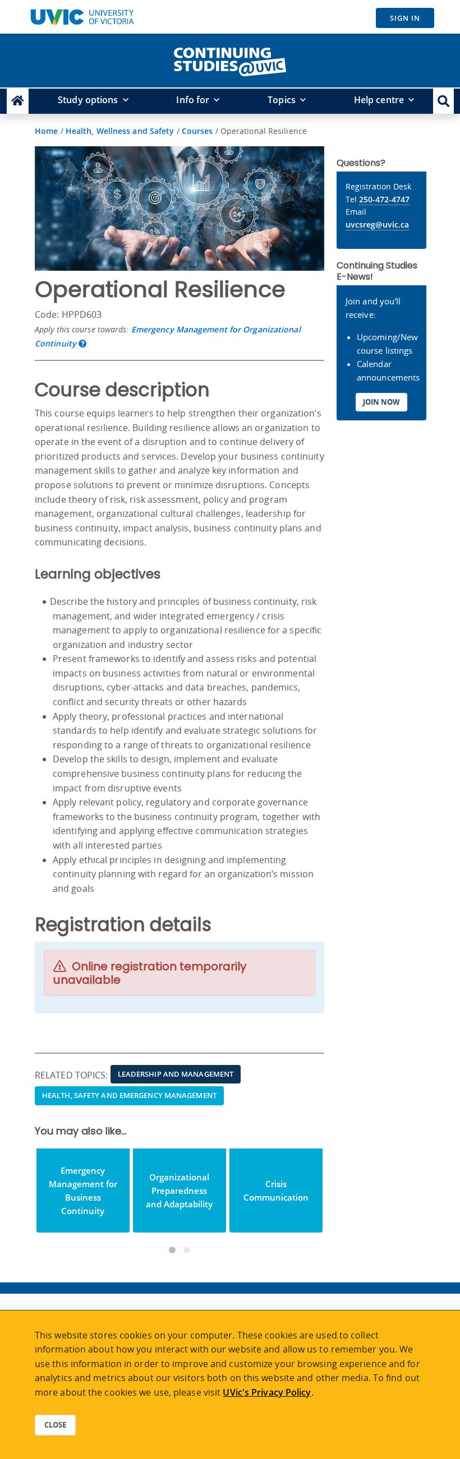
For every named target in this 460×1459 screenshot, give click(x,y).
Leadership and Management (176, 1074)
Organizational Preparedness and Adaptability (179, 1190)
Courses (197, 131)
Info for (192, 100)
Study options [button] (88, 100)
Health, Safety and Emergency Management (129, 1095)
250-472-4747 (384, 199)
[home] (230, 59)
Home (46, 131)
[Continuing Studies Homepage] (18, 101)
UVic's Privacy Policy (267, 1392)
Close (55, 1425)
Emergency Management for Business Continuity (83, 1190)
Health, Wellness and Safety (120, 131)
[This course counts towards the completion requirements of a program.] (82, 343)
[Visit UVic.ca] (82, 17)
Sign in (405, 18)
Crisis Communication (276, 1190)
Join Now (381, 402)
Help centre (379, 100)
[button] (443, 101)
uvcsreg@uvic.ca (377, 224)
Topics (282, 100)
